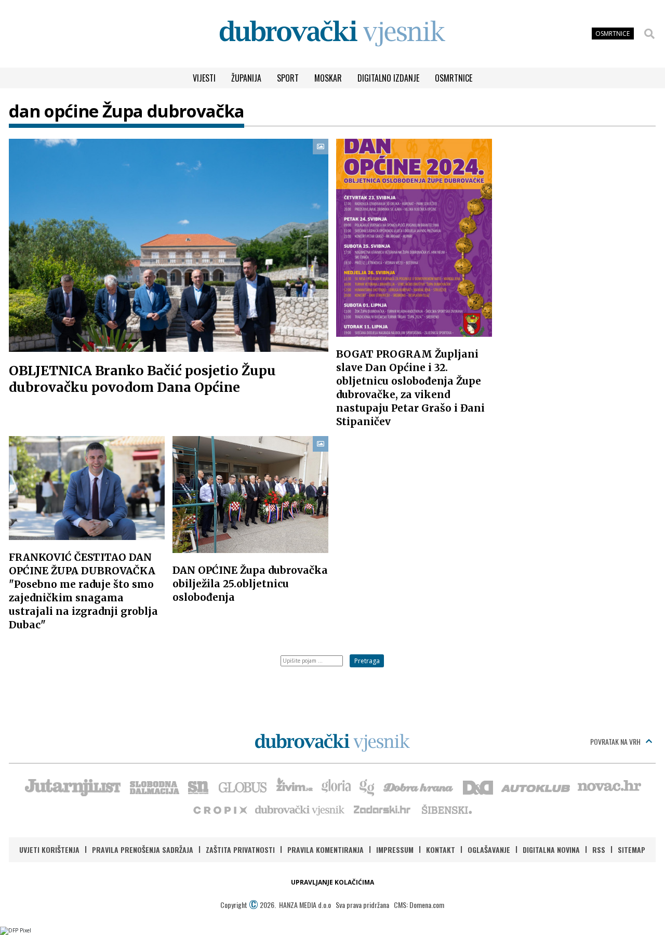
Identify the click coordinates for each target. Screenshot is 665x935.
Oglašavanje (489, 849)
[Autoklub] (536, 786)
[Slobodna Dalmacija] (154, 786)
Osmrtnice (453, 78)
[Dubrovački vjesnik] (300, 809)
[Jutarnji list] (72, 786)
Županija (246, 78)
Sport (288, 78)
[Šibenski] (446, 809)
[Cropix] (219, 809)
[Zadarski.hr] (382, 809)
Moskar (328, 78)
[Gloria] (336, 786)
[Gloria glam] (367, 786)
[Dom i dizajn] (478, 786)
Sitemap (631, 849)
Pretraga (367, 660)
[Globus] (243, 786)
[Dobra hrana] (419, 786)
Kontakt (440, 849)
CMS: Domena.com (419, 904)
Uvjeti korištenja (49, 849)
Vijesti (204, 78)
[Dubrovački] (332, 33)
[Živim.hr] (294, 786)
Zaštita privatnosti (240, 849)
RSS (598, 849)
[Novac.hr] (609, 786)
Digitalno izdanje (388, 78)
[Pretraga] (649, 33)
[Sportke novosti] (198, 786)
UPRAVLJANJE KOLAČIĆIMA (332, 882)
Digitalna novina (551, 849)
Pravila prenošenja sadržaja (142, 849)
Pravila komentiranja (325, 849)
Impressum (395, 849)
